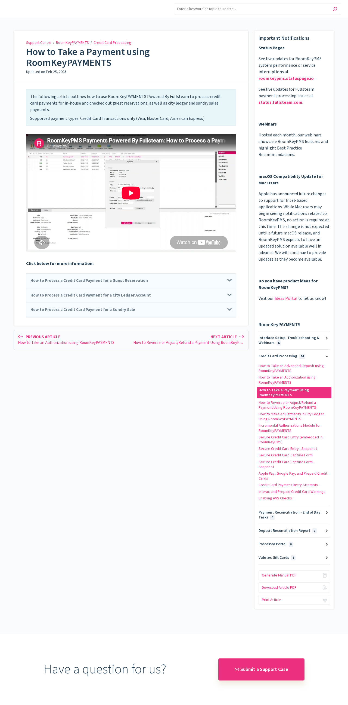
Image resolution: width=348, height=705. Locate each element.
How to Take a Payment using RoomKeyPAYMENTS (88, 57)
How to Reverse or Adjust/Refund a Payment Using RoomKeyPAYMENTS (287, 405)
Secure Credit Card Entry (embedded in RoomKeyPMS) (290, 440)
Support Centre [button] (21, 3)
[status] (131, 107)
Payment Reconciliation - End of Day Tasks (289, 515)
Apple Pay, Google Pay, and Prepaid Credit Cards (293, 476)
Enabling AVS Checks (275, 498)
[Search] (335, 9)
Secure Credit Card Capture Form (286, 455)
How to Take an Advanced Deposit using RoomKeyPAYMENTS (291, 368)
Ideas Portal (286, 298)
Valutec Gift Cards (276, 557)
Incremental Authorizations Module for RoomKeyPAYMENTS (290, 428)
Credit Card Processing (112, 42)
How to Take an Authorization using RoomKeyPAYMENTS (287, 380)
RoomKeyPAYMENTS (72, 42)
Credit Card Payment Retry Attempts (288, 485)
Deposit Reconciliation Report (287, 530)
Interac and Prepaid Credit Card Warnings (292, 492)
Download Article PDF (279, 587)
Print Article (271, 600)
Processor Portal (275, 544)
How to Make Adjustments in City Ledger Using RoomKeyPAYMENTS (291, 416)
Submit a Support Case (264, 669)
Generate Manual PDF (279, 575)
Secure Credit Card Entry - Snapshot (288, 448)
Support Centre (38, 42)
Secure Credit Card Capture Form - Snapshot (287, 464)
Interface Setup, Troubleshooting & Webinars (289, 340)
